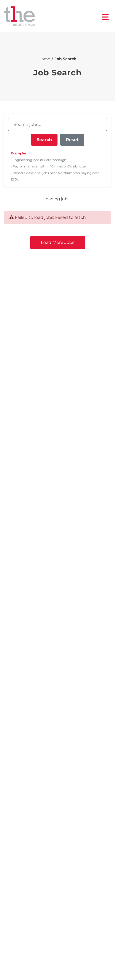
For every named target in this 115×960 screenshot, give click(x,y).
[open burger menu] (105, 17)
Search (44, 139)
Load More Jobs (57, 242)
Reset (72, 139)
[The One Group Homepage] (53, 17)
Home (44, 58)
